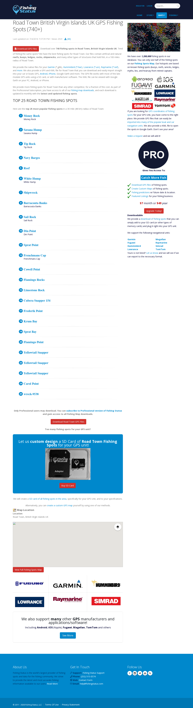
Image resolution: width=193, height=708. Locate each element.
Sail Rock (30, 217)
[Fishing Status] (24, 9)
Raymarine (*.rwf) (109, 67)
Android (43, 73)
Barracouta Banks (35, 203)
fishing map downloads (82, 90)
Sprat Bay (30, 331)
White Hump (32, 178)
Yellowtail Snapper (36, 352)
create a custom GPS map (60, 505)
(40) (68, 38)
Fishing (173, 15)
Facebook (129, 673)
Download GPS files (141, 184)
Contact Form (85, 680)
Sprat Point (31, 245)
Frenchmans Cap (35, 255)
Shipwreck (31, 192)
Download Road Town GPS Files (68, 421)
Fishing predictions (141, 192)
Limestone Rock (34, 290)
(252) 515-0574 (88, 676)
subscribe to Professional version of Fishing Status (94, 410)
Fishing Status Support (93, 672)
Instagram (135, 673)
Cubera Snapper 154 (37, 300)
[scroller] (187, 704)
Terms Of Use (52, 704)
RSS (150, 673)
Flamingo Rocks (34, 279)
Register (140, 6)
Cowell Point (32, 269)
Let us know (152, 252)
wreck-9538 (31, 394)
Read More (52, 683)
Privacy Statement (71, 704)
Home (139, 15)
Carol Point (31, 383)
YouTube (145, 673)
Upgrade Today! (154, 210)
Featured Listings (140, 196)
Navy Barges (32, 157)
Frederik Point (33, 311)
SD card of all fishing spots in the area (47, 498)
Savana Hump (33, 129)
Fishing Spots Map (144, 63)
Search (178, 5)
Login (149, 6)
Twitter (140, 673)
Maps (160, 15)
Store (150, 15)
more (19, 70)
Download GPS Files (26, 48)
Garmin (51, 67)
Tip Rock (30, 143)
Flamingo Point (34, 342)
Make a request (135, 135)
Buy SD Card (67, 485)
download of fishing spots (153, 218)
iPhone (52, 73)
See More (67, 635)
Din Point (30, 231)
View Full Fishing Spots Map (28, 569)
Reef (27, 168)
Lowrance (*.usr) (92, 67)
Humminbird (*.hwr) (72, 67)
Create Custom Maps (142, 188)
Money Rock (32, 115)
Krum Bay (30, 321)
